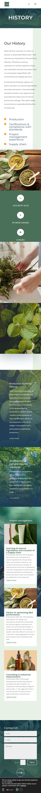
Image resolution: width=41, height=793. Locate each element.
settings (23, 786)
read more (11, 580)
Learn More (14, 438)
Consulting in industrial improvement (18, 675)
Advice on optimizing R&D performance (19, 613)
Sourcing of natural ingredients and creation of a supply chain (20, 550)
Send (32, 762)
